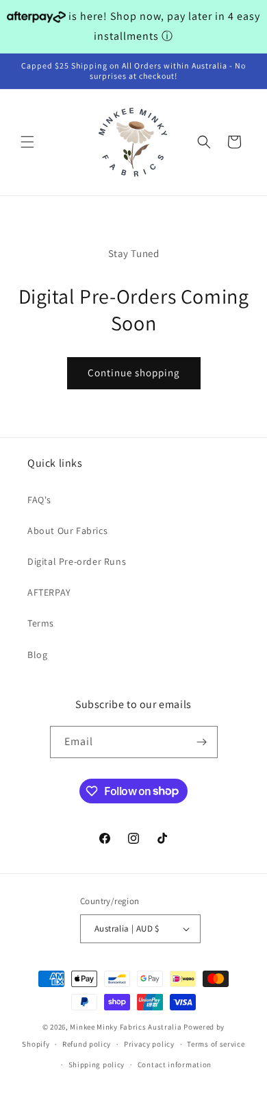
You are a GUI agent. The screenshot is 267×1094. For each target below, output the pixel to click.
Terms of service (215, 1044)
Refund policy (86, 1044)
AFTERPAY (49, 592)
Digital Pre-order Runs (76, 561)
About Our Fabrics (67, 530)
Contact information (175, 1064)
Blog (37, 654)
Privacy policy (149, 1044)
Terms (40, 623)
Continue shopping (134, 372)
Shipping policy (96, 1064)
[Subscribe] (202, 742)
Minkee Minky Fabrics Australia (125, 1027)
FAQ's (39, 500)
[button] (27, 142)
